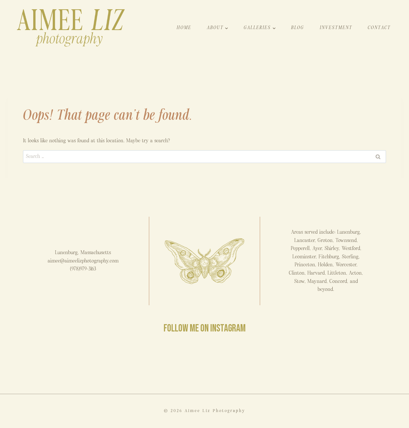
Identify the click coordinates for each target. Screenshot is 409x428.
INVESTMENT (336, 27)
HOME (184, 27)
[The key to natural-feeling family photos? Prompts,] (105, 363)
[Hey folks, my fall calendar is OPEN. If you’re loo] (369, 363)
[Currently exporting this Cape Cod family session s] (171, 363)
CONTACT (379, 27)
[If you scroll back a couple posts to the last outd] (237, 363)
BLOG (297, 27)
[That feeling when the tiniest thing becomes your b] (39, 363)
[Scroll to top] (403, 419)
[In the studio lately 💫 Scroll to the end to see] (303, 363)
